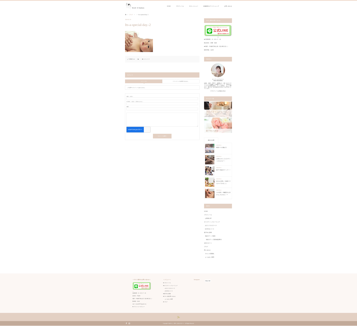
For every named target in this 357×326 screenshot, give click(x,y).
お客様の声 (208, 218)
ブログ (131, 14)
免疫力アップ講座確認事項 (214, 239)
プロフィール (180, 6)
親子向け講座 (208, 232)
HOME (169, 6)
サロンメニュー (193, 6)
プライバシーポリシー (139, 306)
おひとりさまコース (211, 225)
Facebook (126, 323)
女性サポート (208, 243)
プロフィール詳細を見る (218, 91)
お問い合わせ (228, 6)
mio (134, 59)
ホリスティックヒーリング (212, 222)
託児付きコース (209, 229)
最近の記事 (211, 140)
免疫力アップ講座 (210, 236)
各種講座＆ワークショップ (211, 6)
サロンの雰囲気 (209, 253)
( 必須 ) (130, 96)
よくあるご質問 (209, 257)
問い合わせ (207, 250)
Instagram (129, 323)
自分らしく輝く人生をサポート (176, 323)
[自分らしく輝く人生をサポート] (135, 6)
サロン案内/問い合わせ (170, 296)
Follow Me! (207, 280)
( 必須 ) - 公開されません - (135, 101)
